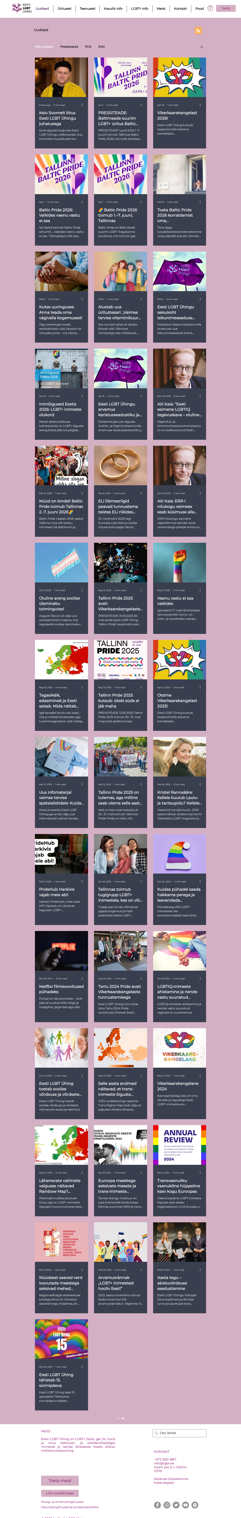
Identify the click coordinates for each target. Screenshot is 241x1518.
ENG (101, 46)
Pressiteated (69, 46)
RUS (88, 46)
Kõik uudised (44, 46)
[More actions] (83, 105)
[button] (210, 8)
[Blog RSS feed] (198, 30)
